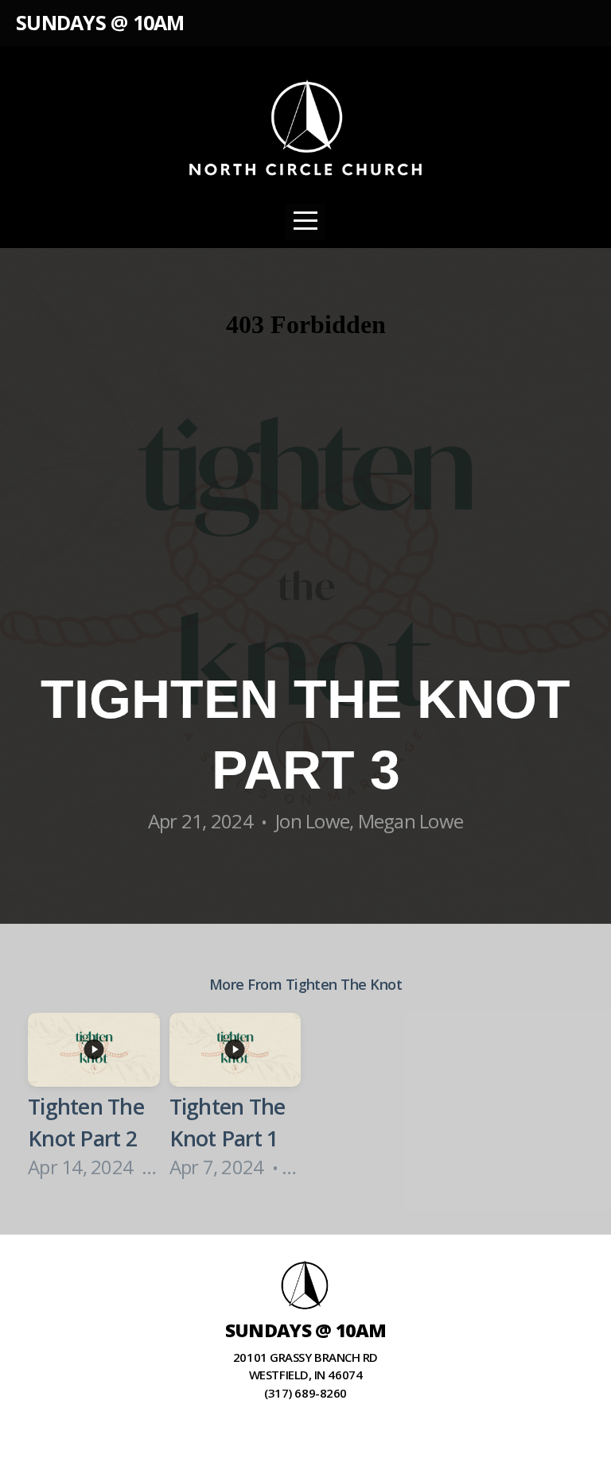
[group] (94, 1099)
